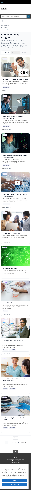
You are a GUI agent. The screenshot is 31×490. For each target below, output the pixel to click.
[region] (14, 476)
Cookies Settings (14, 484)
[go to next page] (15, 442)
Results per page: (8, 438)
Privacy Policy (12, 476)
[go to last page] (18, 442)
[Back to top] (15, 458)
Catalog (7, 52)
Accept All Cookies (14, 480)
